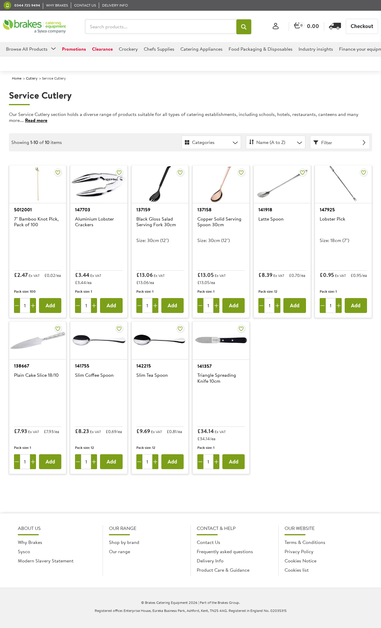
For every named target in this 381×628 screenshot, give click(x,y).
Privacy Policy (299, 551)
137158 (204, 209)
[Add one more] (33, 305)
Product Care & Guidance (223, 570)
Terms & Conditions (305, 542)
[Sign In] (275, 26)
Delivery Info (210, 560)
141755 (82, 365)
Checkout (362, 26)
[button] (243, 26)
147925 (327, 209)
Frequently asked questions (225, 551)
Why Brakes (30, 542)
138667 (21, 365)
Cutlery (32, 78)
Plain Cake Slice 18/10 (36, 375)
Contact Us (208, 542)
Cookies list (297, 570)
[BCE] (34, 26)
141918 (265, 209)
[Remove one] (17, 305)
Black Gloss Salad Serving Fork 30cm (156, 222)
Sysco (24, 551)
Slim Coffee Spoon (94, 375)
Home (16, 78)
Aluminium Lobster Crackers (94, 222)
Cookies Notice (300, 560)
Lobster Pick (332, 219)
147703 (82, 209)
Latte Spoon (271, 219)
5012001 (23, 209)
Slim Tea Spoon (152, 375)
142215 (143, 365)
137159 (143, 209)
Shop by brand (124, 542)
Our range (119, 551)
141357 (204, 366)
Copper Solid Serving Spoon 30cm (219, 222)
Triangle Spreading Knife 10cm (216, 378)
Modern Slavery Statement (46, 560)
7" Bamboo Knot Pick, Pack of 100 (36, 222)
